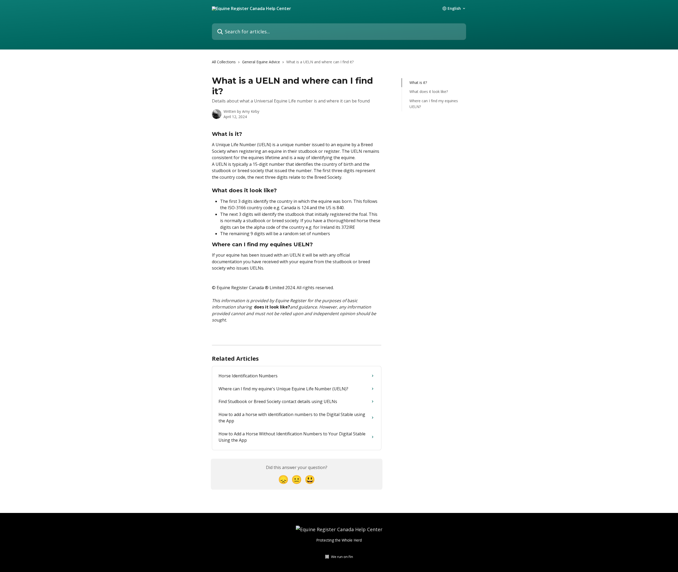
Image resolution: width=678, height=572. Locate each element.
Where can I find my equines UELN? (433, 103)
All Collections (224, 61)
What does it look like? (428, 91)
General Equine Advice (261, 61)
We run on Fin (342, 556)
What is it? (418, 82)
